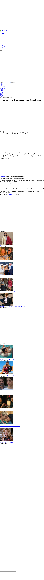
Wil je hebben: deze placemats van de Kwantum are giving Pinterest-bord (12, 306)
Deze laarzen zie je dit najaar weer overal (7, 245)
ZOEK (1, 49)
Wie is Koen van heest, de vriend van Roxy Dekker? (9, 260)
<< (2, 196)
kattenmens (14, 131)
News (1, 94)
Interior (5, 35)
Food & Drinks (2, 88)
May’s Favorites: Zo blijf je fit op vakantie (7, 359)
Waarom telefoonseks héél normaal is (6, 442)
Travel (3, 42)
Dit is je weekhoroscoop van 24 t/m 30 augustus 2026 (9, 291)
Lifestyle (1, 92)
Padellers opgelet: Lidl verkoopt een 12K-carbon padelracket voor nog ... (12, 375)
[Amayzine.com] (3, 30)
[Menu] (0, 31)
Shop (3, 47)
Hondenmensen (3, 176)
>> (2, 197)
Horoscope (2, 93)
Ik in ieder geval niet (11, 194)
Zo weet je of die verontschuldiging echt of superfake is (9, 391)
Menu (3, 33)
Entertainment (4, 43)
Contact (5, 39)
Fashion (3, 44)
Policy (5, 40)
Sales (3, 41)
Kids (5, 34)
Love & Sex (4, 46)
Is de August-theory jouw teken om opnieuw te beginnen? (10, 426)
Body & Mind (2, 86)
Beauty (3, 45)
